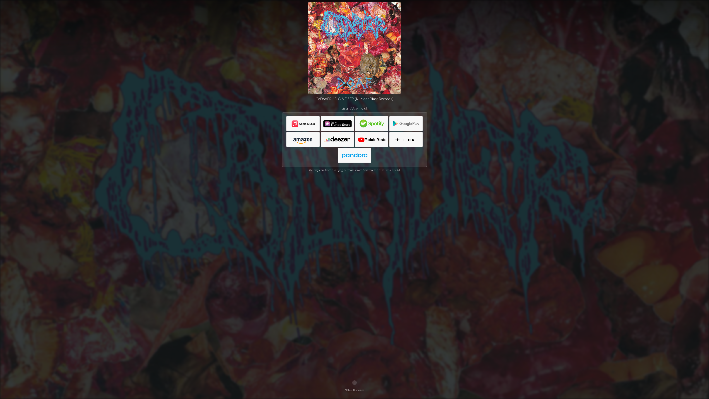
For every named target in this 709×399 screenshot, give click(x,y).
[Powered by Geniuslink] (354, 382)
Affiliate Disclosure (354, 390)
